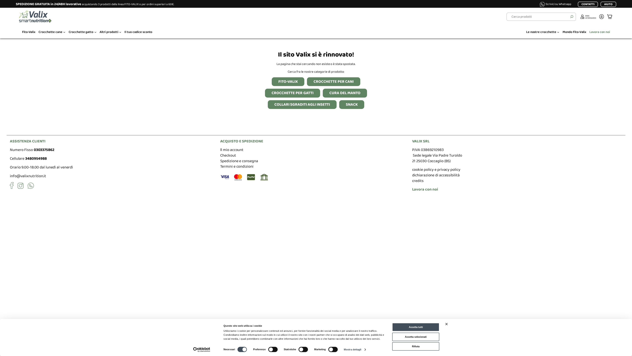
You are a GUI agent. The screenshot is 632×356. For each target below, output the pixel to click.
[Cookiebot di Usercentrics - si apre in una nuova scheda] (201, 349)
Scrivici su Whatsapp (558, 4)
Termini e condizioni (236, 166)
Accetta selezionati (416, 336)
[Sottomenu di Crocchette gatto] (95, 32)
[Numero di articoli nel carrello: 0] (610, 17)
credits (418, 181)
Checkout (228, 155)
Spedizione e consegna (239, 161)
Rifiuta (416, 346)
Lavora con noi (425, 189)
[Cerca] (571, 17)
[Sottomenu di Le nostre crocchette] (558, 32)
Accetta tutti (416, 327)
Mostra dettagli (352, 349)
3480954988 (36, 158)
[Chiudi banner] (446, 324)
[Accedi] (601, 16)
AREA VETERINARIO (590, 16)
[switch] (273, 349)
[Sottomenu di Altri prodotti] (120, 32)
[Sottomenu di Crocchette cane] (64, 32)
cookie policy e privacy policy (436, 169)
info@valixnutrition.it (28, 176)
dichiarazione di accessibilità (436, 175)
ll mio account (232, 150)
